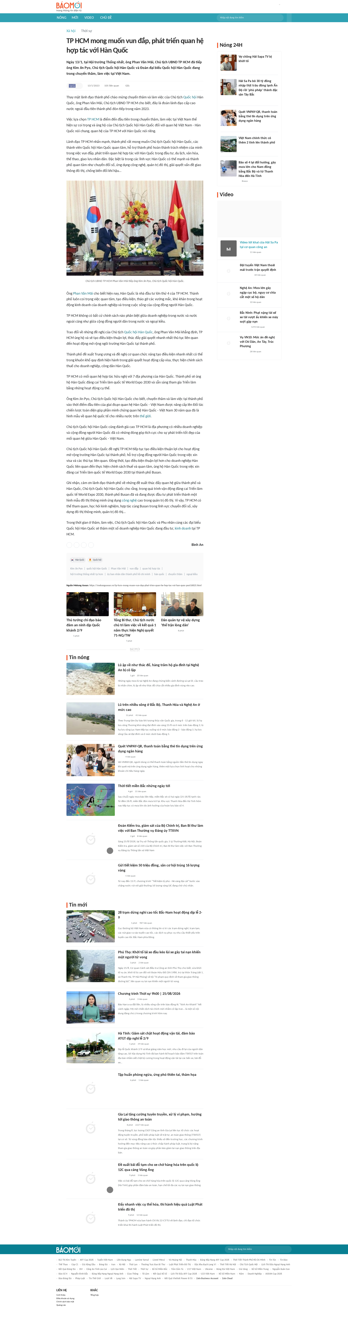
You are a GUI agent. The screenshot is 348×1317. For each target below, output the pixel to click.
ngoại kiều (192, 574)
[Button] (289, 17)
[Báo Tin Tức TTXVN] (120, 715)
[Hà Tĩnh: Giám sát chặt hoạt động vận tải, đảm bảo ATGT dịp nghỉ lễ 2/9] (90, 1047)
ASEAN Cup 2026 (273, 1274)
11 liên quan (255, 252)
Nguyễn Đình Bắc (79, 1274)
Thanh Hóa (191, 1260)
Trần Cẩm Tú (177, 1269)
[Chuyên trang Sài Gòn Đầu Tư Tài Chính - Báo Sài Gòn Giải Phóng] (123, 923)
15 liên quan (140, 791)
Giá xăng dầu (88, 1264)
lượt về (108, 1278)
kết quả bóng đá (67, 1269)
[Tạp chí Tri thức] (120, 757)
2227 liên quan (142, 1125)
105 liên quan (111, 85)
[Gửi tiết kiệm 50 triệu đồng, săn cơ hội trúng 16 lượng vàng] (90, 879)
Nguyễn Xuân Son (281, 1269)
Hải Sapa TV (135, 1278)
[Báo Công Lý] (121, 1125)
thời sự (144, 1269)
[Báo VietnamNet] (242, 148)
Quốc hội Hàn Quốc (138, 332)
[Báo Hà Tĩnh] (122, 1176)
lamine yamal (142, 1260)
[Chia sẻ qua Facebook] (69, 545)
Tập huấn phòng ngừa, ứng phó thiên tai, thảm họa (157, 1075)
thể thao (63, 1264)
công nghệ (129, 501)
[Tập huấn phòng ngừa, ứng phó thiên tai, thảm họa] (90, 1088)
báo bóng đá (65, 1278)
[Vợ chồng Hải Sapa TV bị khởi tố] (229, 63)
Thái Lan (133, 1264)
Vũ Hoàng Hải (175, 1260)
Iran (113, 1264)
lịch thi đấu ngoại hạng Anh (275, 1264)
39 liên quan (143, 1044)
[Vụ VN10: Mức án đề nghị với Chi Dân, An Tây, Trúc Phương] (229, 343)
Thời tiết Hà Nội (228, 1264)
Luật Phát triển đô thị (180, 1264)
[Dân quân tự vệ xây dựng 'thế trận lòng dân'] (182, 604)
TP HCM (93, 120)
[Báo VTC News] (243, 66)
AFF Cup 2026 (86, 1260)
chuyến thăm (175, 574)
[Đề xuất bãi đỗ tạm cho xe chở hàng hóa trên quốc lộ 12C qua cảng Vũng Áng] (90, 1178)
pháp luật (80, 1278)
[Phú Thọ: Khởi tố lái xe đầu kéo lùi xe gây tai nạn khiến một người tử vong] (90, 966)
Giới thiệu (60, 1295)
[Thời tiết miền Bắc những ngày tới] (90, 800)
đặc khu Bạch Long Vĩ (205, 1264)
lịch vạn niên (117, 1269)
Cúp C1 (74, 1264)
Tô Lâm (145, 1274)
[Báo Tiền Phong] (122, 791)
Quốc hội (190, 97)
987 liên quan (146, 923)
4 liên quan (130, 757)
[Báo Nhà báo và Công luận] (123, 963)
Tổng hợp (94, 1295)
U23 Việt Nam (208, 1274)
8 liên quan (142, 836)
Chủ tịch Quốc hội (249, 1264)
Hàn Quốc (79, 560)
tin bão (283, 1260)
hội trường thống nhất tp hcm (86, 574)
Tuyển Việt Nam (105, 1260)
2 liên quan (144, 963)
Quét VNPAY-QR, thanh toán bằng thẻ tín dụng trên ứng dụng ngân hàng (258, 116)
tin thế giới (95, 1278)
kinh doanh (183, 529)
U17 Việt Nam (194, 1269)
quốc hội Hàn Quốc (97, 568)
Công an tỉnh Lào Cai (96, 1269)
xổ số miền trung (260, 1269)
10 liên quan (255, 302)
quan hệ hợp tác (151, 568)
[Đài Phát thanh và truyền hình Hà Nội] (122, 999)
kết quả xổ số (160, 1274)
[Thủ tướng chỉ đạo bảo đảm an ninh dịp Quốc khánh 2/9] (87, 604)
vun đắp (134, 568)
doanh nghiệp (255, 1274)
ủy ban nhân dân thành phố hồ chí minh (128, 574)
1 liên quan (144, 1080)
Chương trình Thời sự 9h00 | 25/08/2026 (149, 994)
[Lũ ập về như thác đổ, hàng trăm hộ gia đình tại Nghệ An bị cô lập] (90, 679)
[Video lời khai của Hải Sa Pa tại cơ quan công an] (229, 248)
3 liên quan (142, 999)
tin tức (272, 1260)
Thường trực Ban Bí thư (153, 1264)
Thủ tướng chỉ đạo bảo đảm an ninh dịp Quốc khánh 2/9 (83, 625)
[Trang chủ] (69, 6)
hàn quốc (159, 574)
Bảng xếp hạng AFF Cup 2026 (214, 1260)
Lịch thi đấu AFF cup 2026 (184, 1274)
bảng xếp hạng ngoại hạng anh (107, 1274)
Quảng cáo (61, 1305)
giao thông (132, 1274)
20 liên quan (142, 676)
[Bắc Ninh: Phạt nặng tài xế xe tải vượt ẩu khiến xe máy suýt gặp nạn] (229, 319)
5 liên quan (130, 876)
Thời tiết (132, 1269)
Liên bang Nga (124, 1260)
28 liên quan (255, 352)
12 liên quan (142, 1215)
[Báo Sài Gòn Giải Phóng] (122, 1215)
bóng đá (103, 1264)
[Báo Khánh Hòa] (123, 1080)
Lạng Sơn (120, 1278)
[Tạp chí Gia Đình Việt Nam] (123, 676)
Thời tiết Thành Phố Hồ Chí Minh (249, 1260)
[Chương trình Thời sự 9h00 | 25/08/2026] (90, 1007)
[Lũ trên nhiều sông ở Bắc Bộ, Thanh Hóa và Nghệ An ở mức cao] (90, 718)
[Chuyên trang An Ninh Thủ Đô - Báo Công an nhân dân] (68, 636)
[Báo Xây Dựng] (122, 1044)
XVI (81, 1269)
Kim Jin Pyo (76, 568)
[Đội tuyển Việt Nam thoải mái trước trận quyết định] (229, 271)
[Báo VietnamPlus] (119, 641)
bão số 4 (63, 1274)
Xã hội (71, 31)
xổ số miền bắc (159, 1269)
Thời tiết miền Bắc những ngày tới (144, 786)
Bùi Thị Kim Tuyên (67, 1260)
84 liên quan (260, 275)
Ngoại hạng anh (153, 1278)
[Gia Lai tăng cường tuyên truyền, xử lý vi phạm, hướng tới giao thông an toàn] (90, 1128)
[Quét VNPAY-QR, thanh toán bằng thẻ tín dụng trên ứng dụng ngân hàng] (90, 760)
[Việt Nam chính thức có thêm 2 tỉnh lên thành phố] (229, 144)
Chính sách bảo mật (65, 1302)
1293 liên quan (258, 327)
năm (241, 1274)
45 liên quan (141, 715)
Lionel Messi (159, 1260)
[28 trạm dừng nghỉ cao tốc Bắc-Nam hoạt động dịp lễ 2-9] (90, 926)
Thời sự (86, 31)
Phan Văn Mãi (83, 294)
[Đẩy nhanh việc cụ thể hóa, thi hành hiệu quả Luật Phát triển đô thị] (90, 1218)
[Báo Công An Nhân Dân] (246, 275)
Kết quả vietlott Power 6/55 (179, 1278)
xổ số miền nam (227, 1274)
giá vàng (243, 1269)
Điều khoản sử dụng (65, 1298)
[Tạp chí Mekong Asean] (72, 86)
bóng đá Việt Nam (225, 1269)
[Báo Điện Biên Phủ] (168, 631)
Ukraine (209, 1269)
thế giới (145, 416)
